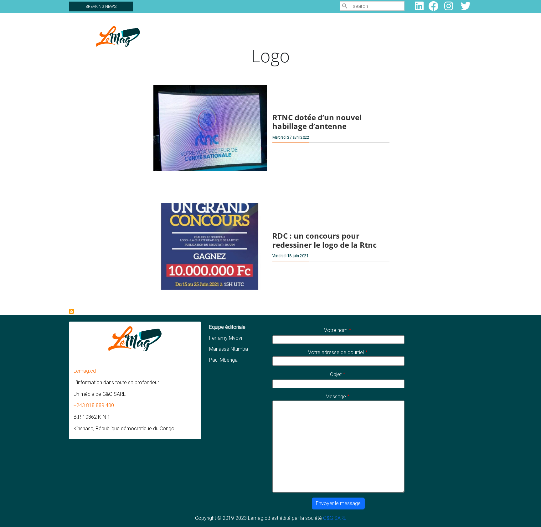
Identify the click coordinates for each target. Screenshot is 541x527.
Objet (336, 374)
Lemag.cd (85, 371)
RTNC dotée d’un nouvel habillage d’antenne (317, 122)
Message (336, 397)
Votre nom (336, 330)
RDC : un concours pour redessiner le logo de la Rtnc (324, 240)
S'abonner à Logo (71, 311)
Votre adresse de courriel (336, 352)
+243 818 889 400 (94, 405)
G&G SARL (334, 518)
